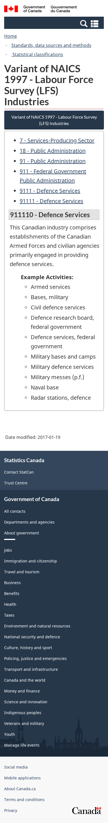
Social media (16, 767)
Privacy (10, 810)
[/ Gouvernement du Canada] (40, 10)
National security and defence (32, 636)
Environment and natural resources (37, 626)
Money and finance (22, 691)
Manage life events (22, 745)
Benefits (11, 593)
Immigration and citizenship (30, 561)
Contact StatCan (19, 472)
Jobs (8, 550)
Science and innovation (25, 701)
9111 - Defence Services (50, 190)
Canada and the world (24, 680)
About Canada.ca (20, 788)
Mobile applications (22, 778)
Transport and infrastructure (31, 669)
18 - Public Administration (53, 150)
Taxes (9, 615)
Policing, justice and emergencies (35, 658)
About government (21, 533)
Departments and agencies (29, 522)
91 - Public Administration (53, 161)
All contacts (14, 511)
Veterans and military (24, 723)
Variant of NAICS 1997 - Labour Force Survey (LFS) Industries (54, 120)
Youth (9, 734)
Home (10, 36)
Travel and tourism (21, 571)
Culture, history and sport (28, 647)
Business (12, 582)
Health (10, 604)
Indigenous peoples (22, 712)
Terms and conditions (24, 799)
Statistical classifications (37, 54)
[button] (55, 23)
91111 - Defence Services (51, 201)
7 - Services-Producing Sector (57, 140)
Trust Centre (15, 483)
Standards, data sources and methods (51, 45)
